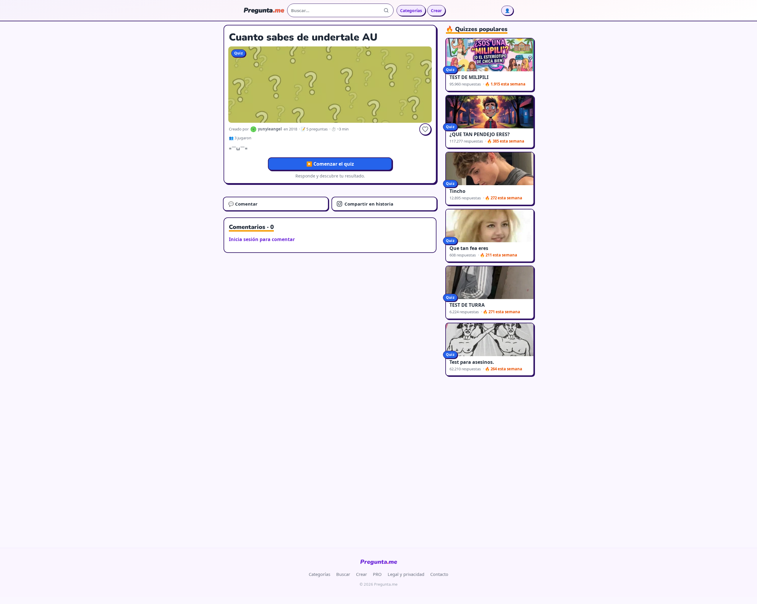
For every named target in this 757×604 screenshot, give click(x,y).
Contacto (439, 574)
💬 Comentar (243, 204)
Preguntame (378, 562)
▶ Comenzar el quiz (330, 164)
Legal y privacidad (406, 574)
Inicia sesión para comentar (262, 239)
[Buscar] (386, 10)
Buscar (343, 574)
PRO (377, 574)
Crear (436, 10)
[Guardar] (425, 129)
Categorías (411, 10)
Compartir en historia (368, 204)
